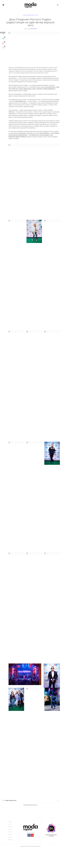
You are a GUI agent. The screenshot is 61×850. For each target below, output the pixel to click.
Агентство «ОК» (10, 826)
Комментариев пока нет (11, 800)
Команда (10, 837)
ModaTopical (34, 28)
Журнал (10, 824)
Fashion (25, 15)
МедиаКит (10, 839)
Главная (10, 821)
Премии (10, 829)
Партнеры (10, 831)
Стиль (36, 15)
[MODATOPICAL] (30, 5)
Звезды (28, 15)
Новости (33, 15)
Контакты (10, 834)
